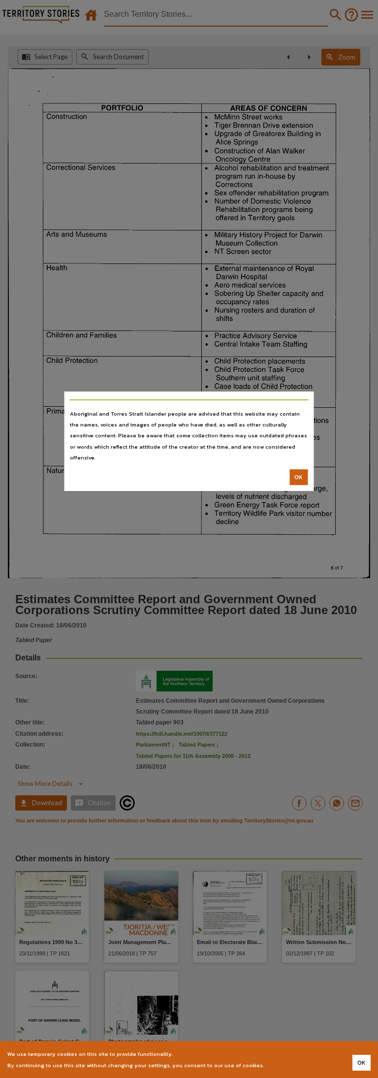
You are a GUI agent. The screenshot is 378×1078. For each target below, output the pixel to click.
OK (298, 477)
